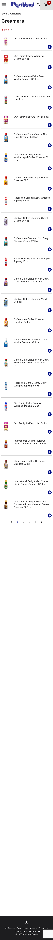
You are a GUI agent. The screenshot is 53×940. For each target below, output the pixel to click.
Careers (33, 928)
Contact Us (43, 928)
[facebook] (26, 922)
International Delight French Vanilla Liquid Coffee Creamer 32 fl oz (31, 157)
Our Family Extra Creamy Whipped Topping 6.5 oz (27, 404)
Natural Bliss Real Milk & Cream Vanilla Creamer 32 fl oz (31, 341)
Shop (4, 13)
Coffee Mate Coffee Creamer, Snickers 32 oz (29, 462)
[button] (50, 47)
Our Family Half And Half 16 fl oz (31, 116)
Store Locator (22, 928)
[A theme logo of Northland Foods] (23, 4)
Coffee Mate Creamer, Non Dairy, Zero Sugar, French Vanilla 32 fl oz (31, 362)
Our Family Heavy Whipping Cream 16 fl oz (29, 57)
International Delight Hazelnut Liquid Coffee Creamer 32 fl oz (30, 442)
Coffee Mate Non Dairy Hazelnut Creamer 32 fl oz (31, 179)
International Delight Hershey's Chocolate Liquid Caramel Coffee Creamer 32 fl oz (31, 504)
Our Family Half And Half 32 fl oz (31, 38)
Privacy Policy (21, 931)
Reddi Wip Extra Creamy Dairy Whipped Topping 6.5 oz (30, 384)
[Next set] (41, 522)
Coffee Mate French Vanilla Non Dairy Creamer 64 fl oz (30, 135)
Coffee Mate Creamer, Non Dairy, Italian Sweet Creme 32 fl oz (31, 280)
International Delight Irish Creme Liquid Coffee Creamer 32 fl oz (31, 482)
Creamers (15, 13)
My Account (10, 928)
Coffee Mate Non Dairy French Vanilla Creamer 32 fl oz (30, 77)
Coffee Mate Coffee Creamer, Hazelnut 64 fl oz (29, 320)
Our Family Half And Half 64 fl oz (31, 423)
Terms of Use (34, 931)
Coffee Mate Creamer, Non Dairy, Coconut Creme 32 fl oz (31, 239)
